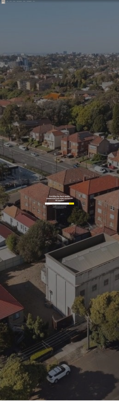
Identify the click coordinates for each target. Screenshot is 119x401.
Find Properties (71, 203)
